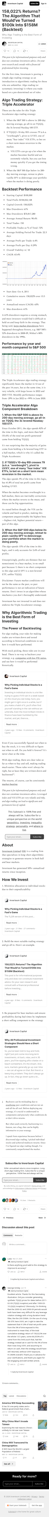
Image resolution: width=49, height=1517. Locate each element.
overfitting (10, 1105)
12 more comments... (10, 1383)
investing (25, 822)
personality (22, 826)
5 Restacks (31, 1200)
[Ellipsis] (46, 1259)
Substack (12, 1511)
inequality (36, 822)
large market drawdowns (26, 326)
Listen (43, 44)
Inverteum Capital (15, 42)
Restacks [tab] (18, 1235)
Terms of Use (36, 1186)
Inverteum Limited (11, 851)
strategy (10, 826)
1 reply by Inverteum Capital (22, 1372)
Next (41, 1218)
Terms (41, 1496)
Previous (9, 1218)
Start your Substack (18, 1505)
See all (7, 1464)
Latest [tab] (11, 1396)
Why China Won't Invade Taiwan (15, 1423)
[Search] (44, 1396)
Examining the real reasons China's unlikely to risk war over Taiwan (17, 1428)
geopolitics (13, 822)
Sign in (43, 3)
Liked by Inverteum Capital (19, 1262)
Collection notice (25, 1499)
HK (24, 851)
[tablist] (13, 1235)
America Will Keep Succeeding (18, 1403)
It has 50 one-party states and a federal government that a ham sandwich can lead (15, 1407)
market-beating (9, 784)
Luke (10, 1258)
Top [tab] (5, 1396)
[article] (24, 1409)
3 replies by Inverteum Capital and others (27, 1279)
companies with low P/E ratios (30, 658)
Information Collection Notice (26, 1188)
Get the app (37, 1505)
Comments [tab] (8, 1235)
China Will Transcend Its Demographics (15, 1444)
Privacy (34, 1496)
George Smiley (14, 1288)
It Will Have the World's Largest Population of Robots (15, 1450)
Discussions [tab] (21, 1396)
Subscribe (34, 3)
